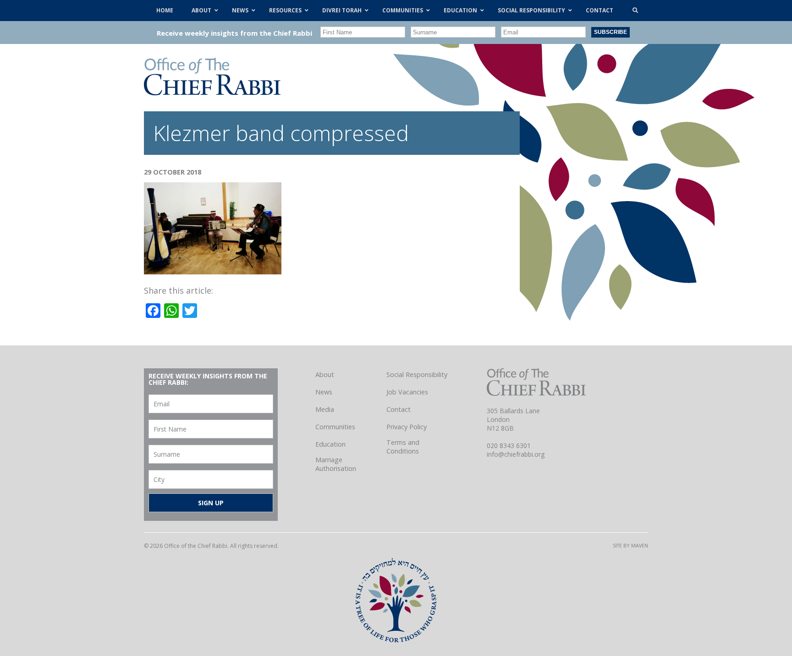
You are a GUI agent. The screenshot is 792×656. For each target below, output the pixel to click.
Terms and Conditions (402, 446)
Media (324, 409)
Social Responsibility (416, 374)
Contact (398, 409)
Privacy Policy (406, 426)
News (323, 392)
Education (330, 444)
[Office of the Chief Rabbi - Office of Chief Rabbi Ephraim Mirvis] (212, 92)
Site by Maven (630, 545)
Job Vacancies (407, 392)
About (324, 374)
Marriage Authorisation (335, 464)
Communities (335, 426)
